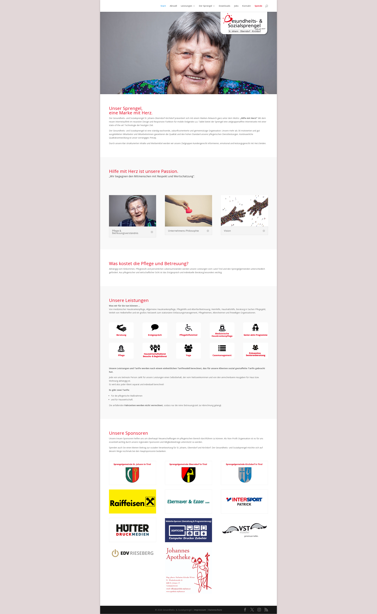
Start (163, 6)
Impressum (200, 609)
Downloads (224, 6)
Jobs (236, 6)
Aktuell (173, 6)
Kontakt (246, 6)
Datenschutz (215, 609)
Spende (258, 6)
